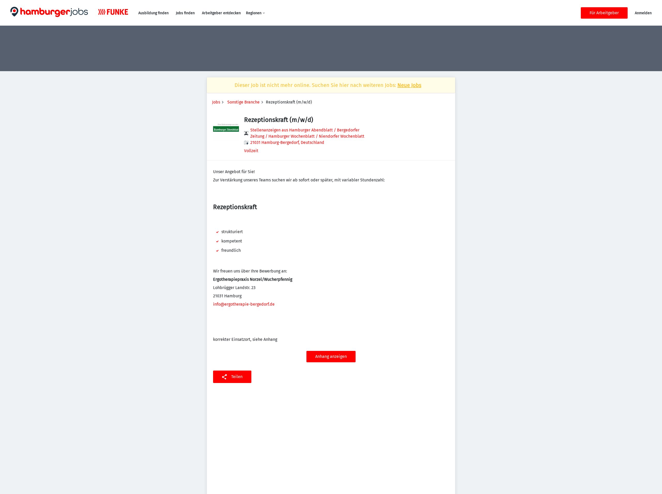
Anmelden (643, 13)
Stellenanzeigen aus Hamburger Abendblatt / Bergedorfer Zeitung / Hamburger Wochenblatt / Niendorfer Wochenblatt (307, 133)
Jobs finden (185, 13)
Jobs (216, 102)
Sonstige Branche (243, 102)
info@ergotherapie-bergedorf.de (244, 304)
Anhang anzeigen (331, 356)
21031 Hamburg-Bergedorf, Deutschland (287, 142)
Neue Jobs (409, 85)
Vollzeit (251, 150)
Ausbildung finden (153, 13)
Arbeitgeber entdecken (221, 13)
